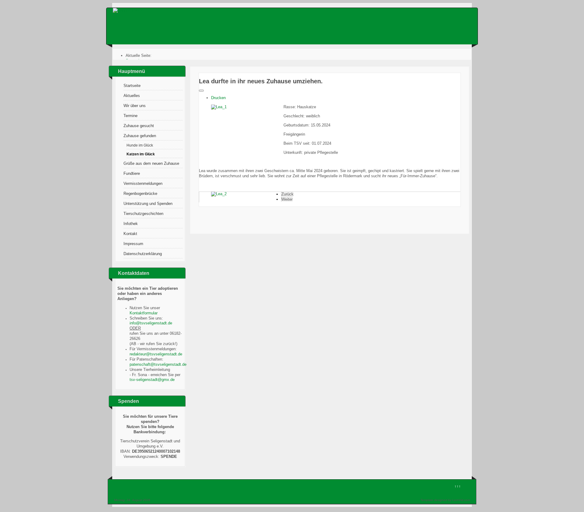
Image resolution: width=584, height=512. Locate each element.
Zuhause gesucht (138, 125)
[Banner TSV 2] (128, 10)
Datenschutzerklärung (142, 253)
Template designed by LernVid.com (445, 500)
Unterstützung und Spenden (147, 203)
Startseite (132, 85)
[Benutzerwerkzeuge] (201, 91)
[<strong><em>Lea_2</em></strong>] (219, 194)
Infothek (130, 223)
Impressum (133, 243)
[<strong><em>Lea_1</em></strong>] (219, 107)
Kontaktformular (144, 313)
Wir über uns (134, 105)
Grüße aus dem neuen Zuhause (151, 163)
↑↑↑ (457, 486)
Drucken (218, 97)
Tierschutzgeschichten (143, 213)
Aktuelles (131, 95)
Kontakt (130, 233)
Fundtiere (131, 173)
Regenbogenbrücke (140, 193)
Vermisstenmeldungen (142, 183)
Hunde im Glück (140, 145)
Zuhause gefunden (139, 135)
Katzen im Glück (141, 154)
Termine (130, 115)
